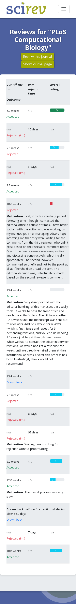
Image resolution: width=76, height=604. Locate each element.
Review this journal (37, 56)
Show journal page (37, 64)
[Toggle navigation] (64, 9)
